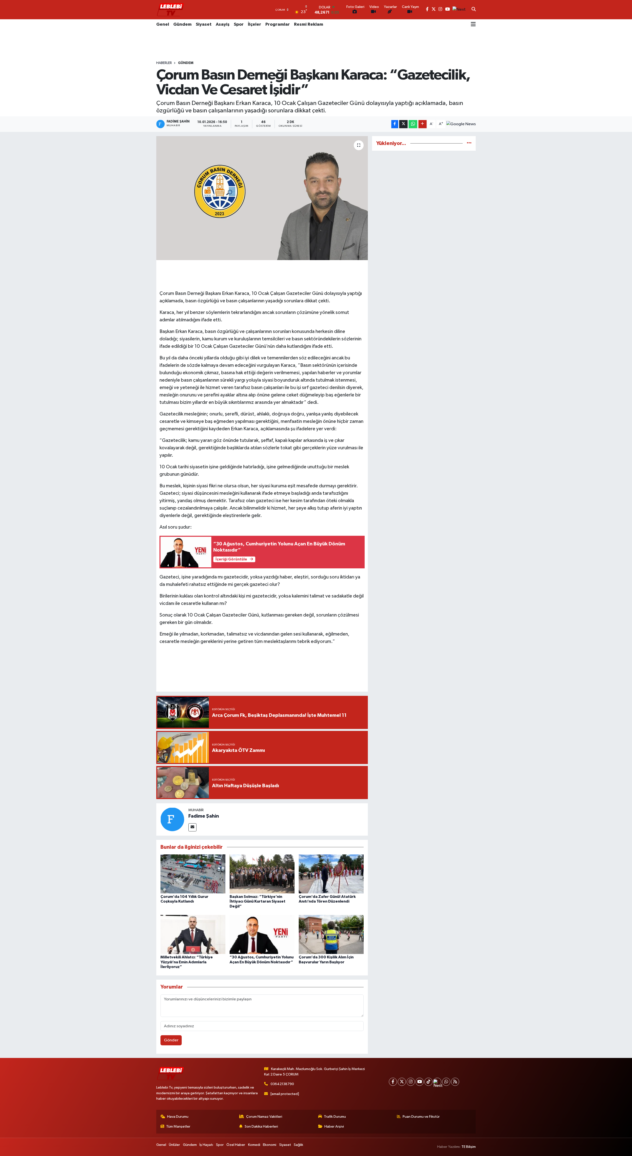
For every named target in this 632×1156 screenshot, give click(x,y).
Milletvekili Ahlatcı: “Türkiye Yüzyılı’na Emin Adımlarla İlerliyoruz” (186, 962)
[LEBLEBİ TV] (170, 9)
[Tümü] (469, 143)
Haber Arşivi (334, 1126)
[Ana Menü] (473, 24)
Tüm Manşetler (178, 1126)
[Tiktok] (428, 1082)
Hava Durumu (177, 1116)
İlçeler (254, 24)
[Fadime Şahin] (172, 819)
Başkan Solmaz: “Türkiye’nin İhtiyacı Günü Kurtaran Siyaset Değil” (257, 901)
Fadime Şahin (203, 816)
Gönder (171, 1040)
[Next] (437, 1082)
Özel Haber (235, 1145)
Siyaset (204, 24)
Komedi (254, 1145)
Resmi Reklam (308, 24)
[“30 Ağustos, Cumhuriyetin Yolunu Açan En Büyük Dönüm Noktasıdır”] (262, 934)
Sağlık (298, 1145)
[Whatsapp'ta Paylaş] (413, 124)
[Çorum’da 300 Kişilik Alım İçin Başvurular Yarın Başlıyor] (331, 934)
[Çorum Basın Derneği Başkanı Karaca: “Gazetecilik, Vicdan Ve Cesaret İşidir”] (262, 198)
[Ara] (474, 9)
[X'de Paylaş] (403, 124)
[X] (402, 1082)
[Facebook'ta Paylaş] (394, 124)
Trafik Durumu (335, 1116)
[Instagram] (411, 1082)
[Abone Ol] (461, 124)
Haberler (164, 63)
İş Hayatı (206, 1145)
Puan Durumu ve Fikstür (421, 1116)
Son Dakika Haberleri (261, 1126)
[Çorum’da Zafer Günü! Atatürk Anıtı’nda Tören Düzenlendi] (331, 874)
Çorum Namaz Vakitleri (264, 1116)
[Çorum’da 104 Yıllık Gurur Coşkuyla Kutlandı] (192, 874)
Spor (239, 24)
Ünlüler (174, 1145)
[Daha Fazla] (422, 124)
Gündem (182, 24)
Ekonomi (269, 1145)
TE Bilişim (468, 1147)
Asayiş (223, 24)
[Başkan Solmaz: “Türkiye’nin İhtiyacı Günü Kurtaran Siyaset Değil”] (262, 874)
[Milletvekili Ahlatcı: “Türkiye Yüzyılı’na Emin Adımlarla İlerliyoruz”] (192, 934)
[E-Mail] (192, 827)
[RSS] (455, 1082)
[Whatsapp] (446, 1082)
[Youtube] (419, 1082)
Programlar (277, 24)
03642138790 (282, 1084)
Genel (162, 24)
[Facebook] (393, 1082)
